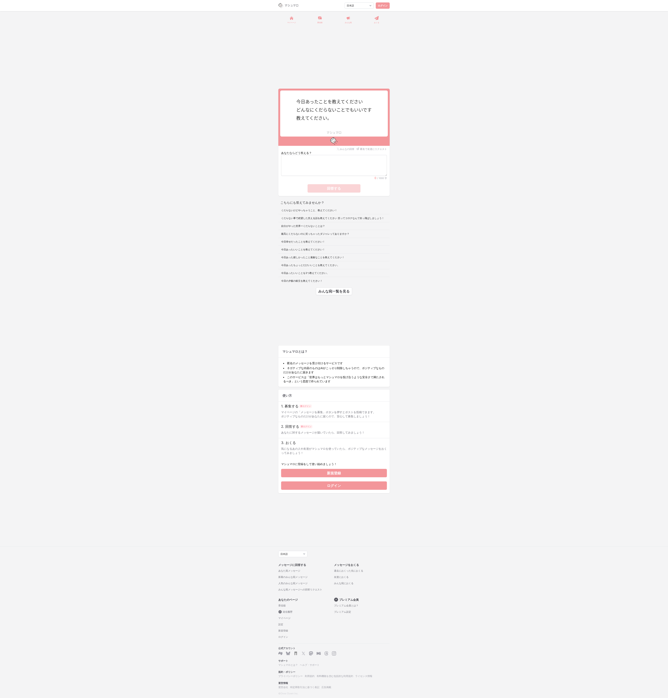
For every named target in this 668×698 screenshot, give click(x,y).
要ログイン (305, 406)
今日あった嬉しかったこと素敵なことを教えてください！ (312, 257)
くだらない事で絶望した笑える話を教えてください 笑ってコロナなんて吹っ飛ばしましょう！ (332, 218)
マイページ (284, 618)
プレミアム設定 (342, 611)
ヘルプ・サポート (309, 664)
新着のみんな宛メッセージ (293, 576)
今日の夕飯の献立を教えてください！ (302, 280)
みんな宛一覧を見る (334, 291)
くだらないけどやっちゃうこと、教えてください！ (309, 210)
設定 (280, 624)
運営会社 (283, 687)
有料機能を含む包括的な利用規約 (335, 675)
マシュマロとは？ (288, 664)
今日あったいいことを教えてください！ (303, 249)
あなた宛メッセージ (289, 570)
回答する (334, 188)
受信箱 (282, 605)
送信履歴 (286, 611)
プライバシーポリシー (290, 675)
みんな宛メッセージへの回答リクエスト (300, 589)
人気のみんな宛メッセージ (293, 583)
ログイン (383, 5)
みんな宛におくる (343, 583)
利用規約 (310, 675)
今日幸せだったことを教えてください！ (303, 241)
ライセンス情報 (363, 675)
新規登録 (334, 473)
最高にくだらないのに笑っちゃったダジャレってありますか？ (315, 233)
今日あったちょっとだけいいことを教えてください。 (310, 265)
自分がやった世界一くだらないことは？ (303, 225)
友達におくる (341, 576)
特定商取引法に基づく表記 (304, 687)
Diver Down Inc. (290, 693)
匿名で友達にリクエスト (373, 148)
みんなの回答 (347, 148)
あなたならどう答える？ (296, 153)
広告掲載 (326, 687)
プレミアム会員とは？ (346, 605)
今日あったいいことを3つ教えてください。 (305, 272)
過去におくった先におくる (348, 570)
